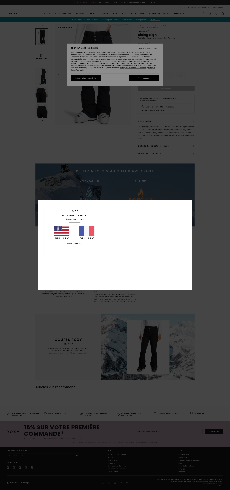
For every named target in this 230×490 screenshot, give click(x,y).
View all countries (74, 244)
